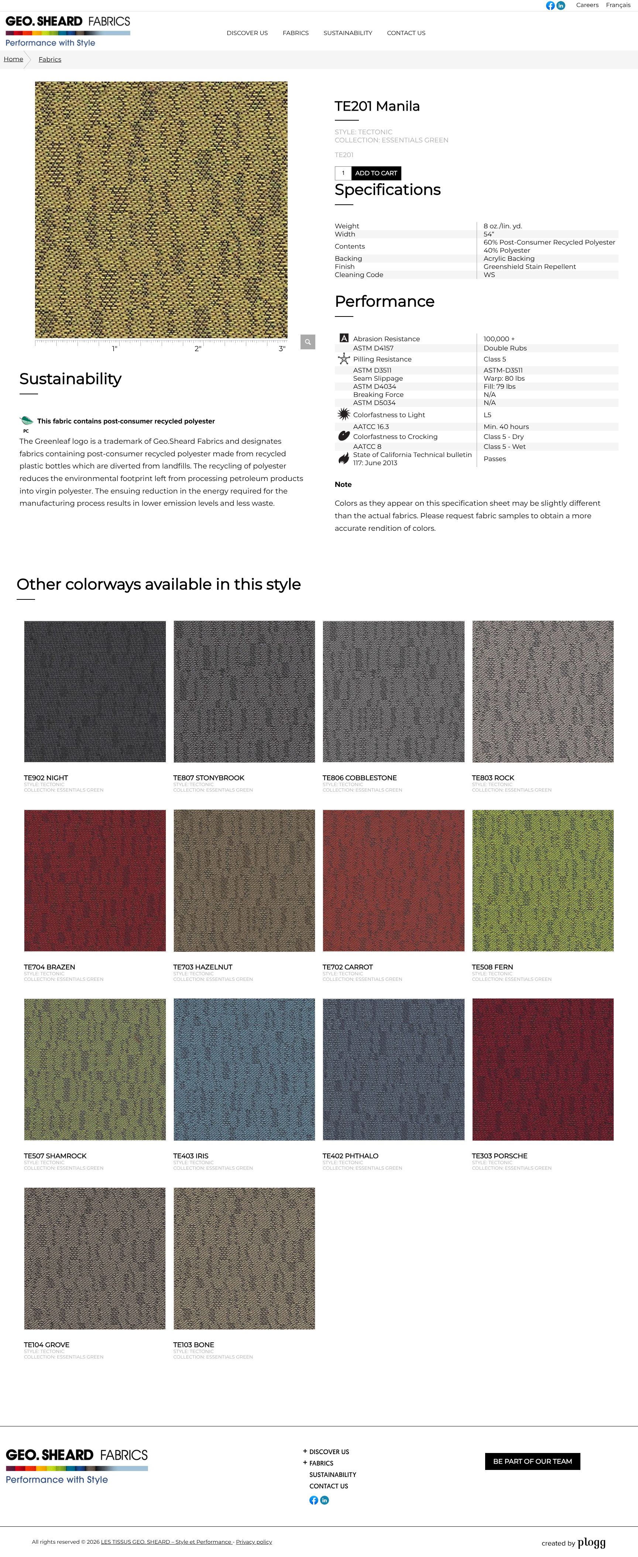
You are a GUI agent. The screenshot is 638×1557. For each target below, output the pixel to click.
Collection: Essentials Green (392, 140)
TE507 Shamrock (55, 1156)
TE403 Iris (191, 1156)
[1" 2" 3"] (161, 211)
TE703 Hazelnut (203, 967)
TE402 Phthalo (350, 1156)
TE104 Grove (46, 1345)
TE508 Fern (493, 967)
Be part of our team (532, 1461)
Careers (587, 5)
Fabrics (50, 59)
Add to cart (376, 173)
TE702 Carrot (348, 967)
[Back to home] (77, 1467)
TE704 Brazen (49, 967)
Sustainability (347, 33)
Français (618, 5)
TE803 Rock (493, 778)
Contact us (406, 33)
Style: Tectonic (363, 132)
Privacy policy (254, 1542)
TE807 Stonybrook (209, 778)
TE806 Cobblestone (360, 778)
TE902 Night (46, 778)
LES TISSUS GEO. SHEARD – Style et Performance (167, 1542)
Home (13, 59)
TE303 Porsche (500, 1156)
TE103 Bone (194, 1345)
